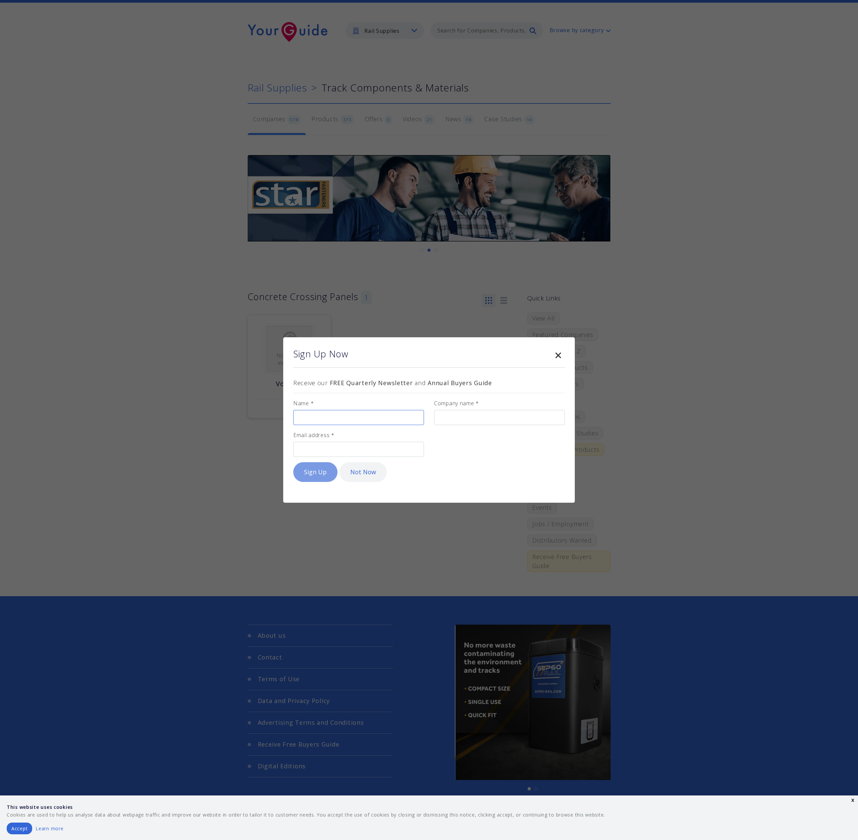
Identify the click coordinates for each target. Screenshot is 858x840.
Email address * (313, 435)
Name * (303, 403)
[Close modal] (558, 354)
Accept (19, 828)
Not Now (363, 472)
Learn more (49, 828)
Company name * (456, 403)
